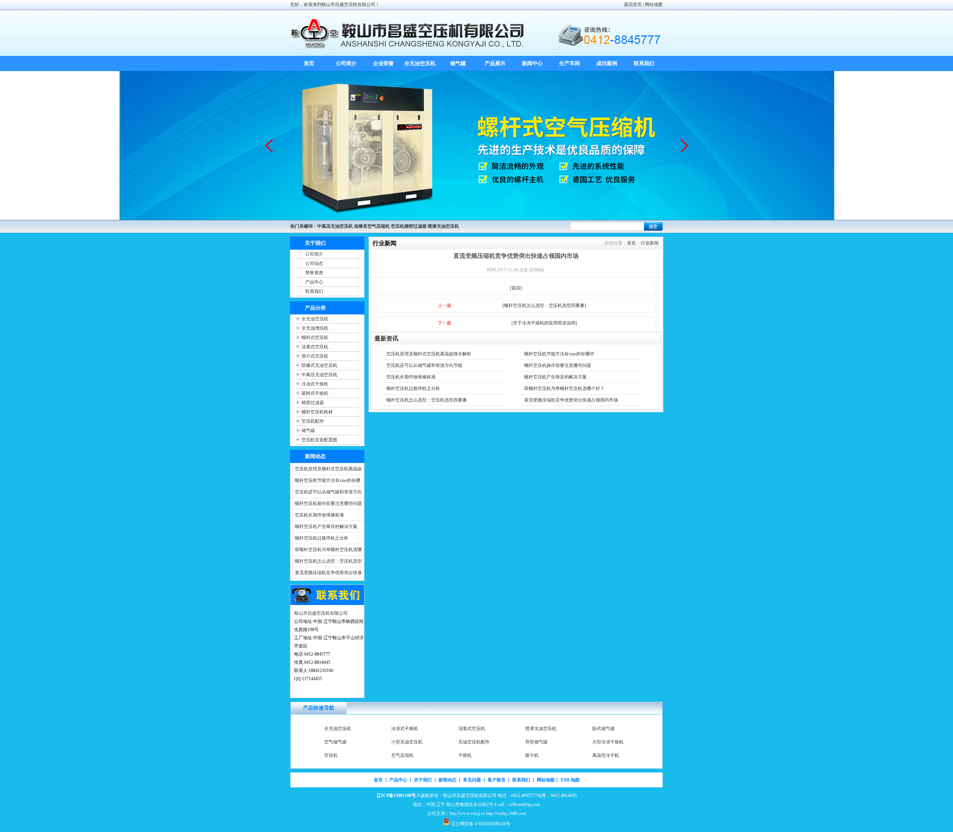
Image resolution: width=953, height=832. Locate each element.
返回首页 (633, 4)
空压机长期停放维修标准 (319, 515)
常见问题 (472, 780)
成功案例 (606, 63)
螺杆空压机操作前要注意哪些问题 (328, 503)
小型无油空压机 (407, 742)
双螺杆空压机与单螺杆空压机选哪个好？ (564, 388)
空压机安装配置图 (319, 439)
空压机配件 (313, 421)
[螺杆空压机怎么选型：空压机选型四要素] (544, 305)
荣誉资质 (314, 272)
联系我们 (644, 63)
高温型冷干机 (605, 755)
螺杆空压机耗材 (317, 412)
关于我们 (423, 780)
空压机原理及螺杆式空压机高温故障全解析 (428, 353)
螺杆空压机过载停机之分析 (321, 538)
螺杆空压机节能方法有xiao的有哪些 (559, 353)
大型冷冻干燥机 (608, 742)
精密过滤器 (313, 402)
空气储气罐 (335, 742)
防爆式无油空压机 (319, 365)
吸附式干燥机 (315, 393)
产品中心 (314, 282)
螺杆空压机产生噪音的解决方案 (326, 526)
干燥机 (465, 755)
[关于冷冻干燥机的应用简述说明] (544, 323)
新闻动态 (447, 780)
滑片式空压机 (315, 356)
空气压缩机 (402, 755)
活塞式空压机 (315, 346)
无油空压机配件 (474, 742)
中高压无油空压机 (319, 374)
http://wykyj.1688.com (506, 813)
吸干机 (532, 755)
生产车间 (569, 63)
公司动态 (314, 263)
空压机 (331, 755)
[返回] (516, 288)
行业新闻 (650, 243)
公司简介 (346, 63)
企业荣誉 (383, 63)
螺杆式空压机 (315, 337)
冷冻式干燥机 (315, 384)
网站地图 (654, 4)
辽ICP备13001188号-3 (398, 795)
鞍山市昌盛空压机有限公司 (321, 613)
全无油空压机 (420, 63)
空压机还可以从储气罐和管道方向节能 (424, 365)
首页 (309, 63)
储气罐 (458, 63)
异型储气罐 (536, 742)
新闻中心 (532, 63)
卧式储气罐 (603, 728)
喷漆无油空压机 (541, 728)
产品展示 (495, 63)
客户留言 (497, 780)
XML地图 (570, 780)
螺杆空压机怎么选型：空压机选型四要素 (426, 400)
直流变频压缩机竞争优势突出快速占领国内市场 (571, 400)
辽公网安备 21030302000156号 (480, 823)
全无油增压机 (315, 328)
